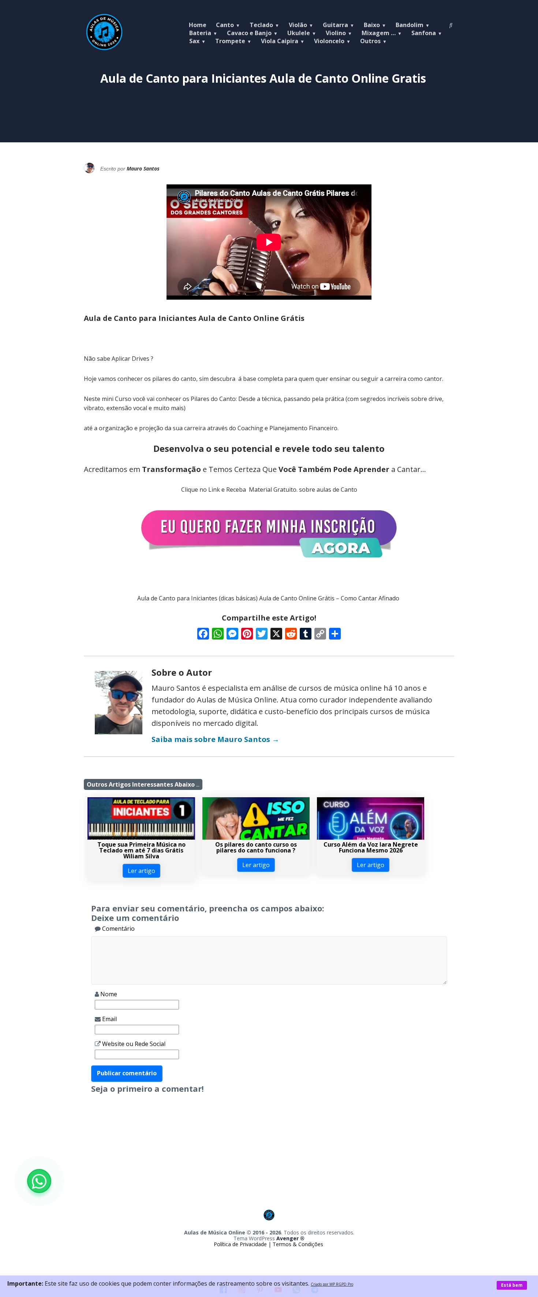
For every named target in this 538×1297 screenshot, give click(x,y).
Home (197, 25)
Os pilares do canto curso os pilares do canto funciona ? (256, 847)
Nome (108, 994)
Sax (194, 41)
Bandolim (409, 25)
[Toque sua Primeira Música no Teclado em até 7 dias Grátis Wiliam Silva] (141, 837)
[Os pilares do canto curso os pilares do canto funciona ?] (256, 837)
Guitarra (335, 25)
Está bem (512, 1285)
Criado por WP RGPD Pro (332, 1284)
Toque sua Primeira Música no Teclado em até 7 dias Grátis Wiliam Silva (141, 850)
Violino (336, 33)
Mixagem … (379, 33)
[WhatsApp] (39, 1181)
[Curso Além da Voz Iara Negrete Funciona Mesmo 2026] (370, 837)
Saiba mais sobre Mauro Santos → (215, 739)
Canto (225, 25)
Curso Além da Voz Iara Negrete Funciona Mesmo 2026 (371, 847)
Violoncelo (329, 41)
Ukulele (298, 33)
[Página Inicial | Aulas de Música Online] (104, 48)
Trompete (230, 41)
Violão (298, 25)
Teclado (261, 25)
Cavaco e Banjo (249, 33)
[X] (276, 634)
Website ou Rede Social (133, 1044)
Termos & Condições (298, 1244)
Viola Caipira (279, 41)
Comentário (118, 929)
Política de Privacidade (241, 1244)
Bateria (200, 33)
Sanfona (423, 33)
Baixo (372, 25)
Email (109, 1019)
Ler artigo (141, 871)
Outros (370, 41)
